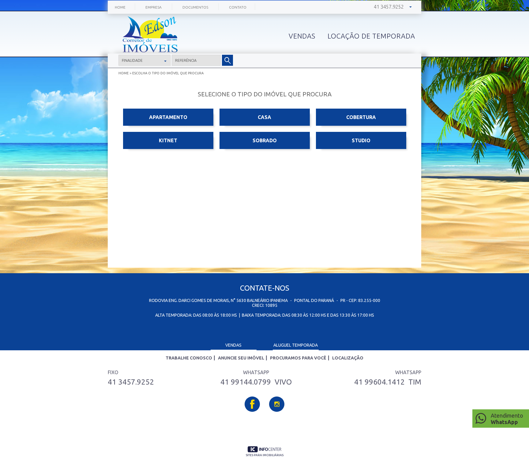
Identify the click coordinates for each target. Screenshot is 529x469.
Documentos (195, 7)
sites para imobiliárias (264, 455)
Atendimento (507, 418)
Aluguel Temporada (295, 345)
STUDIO (361, 140)
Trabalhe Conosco (189, 357)
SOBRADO (265, 140)
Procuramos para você (298, 357)
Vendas (233, 345)
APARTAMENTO (168, 117)
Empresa (153, 7)
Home (120, 7)
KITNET (168, 140)
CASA (264, 117)
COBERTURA (361, 117)
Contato (237, 7)
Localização (347, 357)
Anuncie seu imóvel (241, 357)
